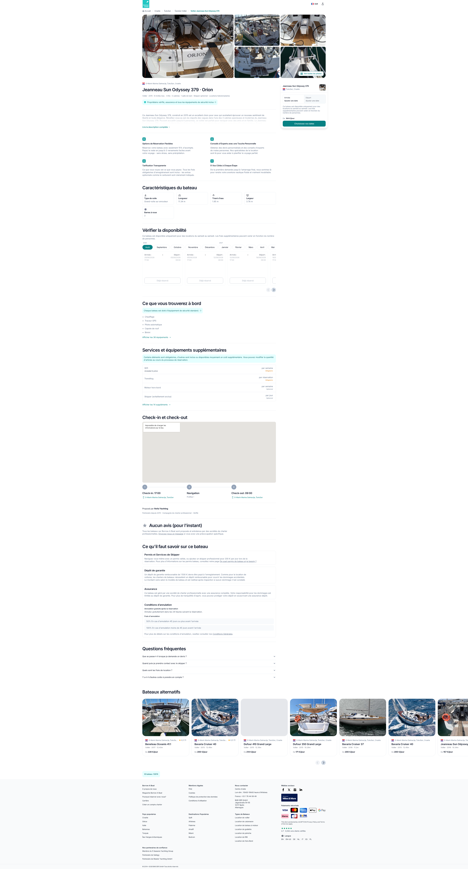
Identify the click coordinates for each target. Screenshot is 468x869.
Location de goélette (243, 829)
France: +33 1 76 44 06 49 (246, 796)
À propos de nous (149, 789)
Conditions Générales (222, 634)
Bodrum (192, 837)
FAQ (190, 789)
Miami (191, 833)
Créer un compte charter (152, 804)
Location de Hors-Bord (244, 841)
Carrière (145, 801)
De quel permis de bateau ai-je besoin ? (238, 561)
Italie (144, 825)
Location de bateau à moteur (246, 825)
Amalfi (191, 829)
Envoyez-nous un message (171, 534)
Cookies (192, 793)
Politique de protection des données (203, 797)
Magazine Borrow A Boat (152, 793)
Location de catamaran (244, 821)
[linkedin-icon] (301, 790)
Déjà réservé (162, 280)
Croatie (157, 11)
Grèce (144, 821)
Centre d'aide (240, 789)
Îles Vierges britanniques (152, 837)
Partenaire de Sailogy (150, 855)
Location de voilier (242, 818)
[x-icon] (289, 790)
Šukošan (167, 11)
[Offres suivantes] (274, 290)
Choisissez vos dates (304, 123)
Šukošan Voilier (181, 11)
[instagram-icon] (295, 790)
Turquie (145, 833)
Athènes (192, 821)
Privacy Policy (312, 822)
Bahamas (146, 829)
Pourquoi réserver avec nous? (154, 797)
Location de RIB (241, 837)
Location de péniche (243, 833)
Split (190, 818)
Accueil (148, 11)
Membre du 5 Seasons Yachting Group (157, 851)
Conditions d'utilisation (198, 801)
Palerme (192, 825)
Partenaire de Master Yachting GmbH (157, 859)
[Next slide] (323, 762)
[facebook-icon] (283, 790)
